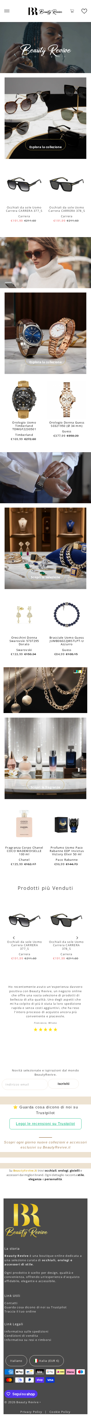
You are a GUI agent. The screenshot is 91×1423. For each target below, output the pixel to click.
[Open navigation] (7, 11)
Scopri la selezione (45, 577)
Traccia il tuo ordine (20, 1311)
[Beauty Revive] (45, 11)
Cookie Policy (60, 1412)
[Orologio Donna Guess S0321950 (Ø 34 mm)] (67, 400)
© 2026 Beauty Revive (22, 1402)
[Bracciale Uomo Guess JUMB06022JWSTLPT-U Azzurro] (67, 615)
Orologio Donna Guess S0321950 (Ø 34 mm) (67, 424)
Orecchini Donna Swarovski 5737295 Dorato (24, 641)
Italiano (16, 1361)
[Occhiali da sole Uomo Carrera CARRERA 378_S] (67, 185)
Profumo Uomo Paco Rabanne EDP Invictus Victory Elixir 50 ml (67, 851)
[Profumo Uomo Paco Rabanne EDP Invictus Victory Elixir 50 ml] (67, 825)
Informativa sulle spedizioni (26, 1331)
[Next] (77, 938)
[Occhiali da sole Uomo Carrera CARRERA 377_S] (24, 185)
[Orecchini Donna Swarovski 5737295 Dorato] (24, 615)
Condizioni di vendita (21, 1336)
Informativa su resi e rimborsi (27, 1340)
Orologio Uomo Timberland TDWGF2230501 (24, 425)
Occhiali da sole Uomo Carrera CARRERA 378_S (66, 209)
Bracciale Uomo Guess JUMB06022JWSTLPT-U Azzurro (66, 641)
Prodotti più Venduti (45, 888)
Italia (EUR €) (49, 1361)
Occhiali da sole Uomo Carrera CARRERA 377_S (24, 209)
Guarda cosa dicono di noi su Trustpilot (35, 1307)
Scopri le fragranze (45, 787)
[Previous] (14, 938)
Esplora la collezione (45, 147)
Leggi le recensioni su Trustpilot (45, 1124)
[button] (84, 11)
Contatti (10, 1303)
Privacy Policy (31, 1412)
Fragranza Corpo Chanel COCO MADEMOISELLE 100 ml (24, 851)
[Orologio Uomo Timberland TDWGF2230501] (24, 400)
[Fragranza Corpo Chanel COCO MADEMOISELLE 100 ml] (24, 825)
